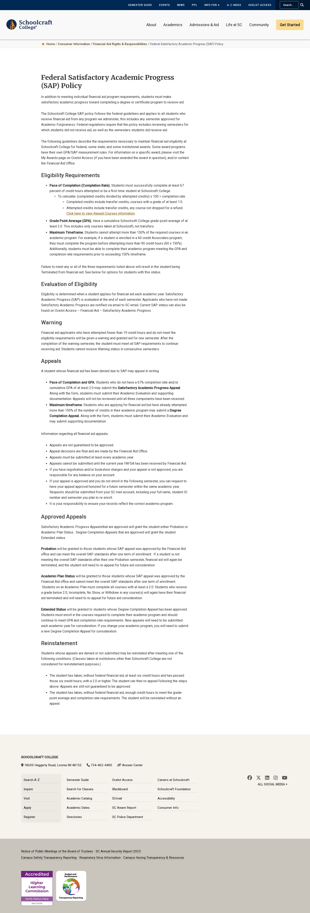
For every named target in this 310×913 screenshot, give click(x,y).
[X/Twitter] (259, 778)
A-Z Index (234, 5)
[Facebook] (250, 778)
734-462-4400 (101, 765)
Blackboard (120, 789)
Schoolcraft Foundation (174, 789)
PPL (194, 5)
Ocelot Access (259, 5)
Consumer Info (168, 808)
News (181, 5)
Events (164, 5)
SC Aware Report (124, 808)
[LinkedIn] (267, 778)
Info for (211, 5)
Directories (74, 817)
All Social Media (272, 784)
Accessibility (166, 798)
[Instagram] (275, 778)
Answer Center (132, 765)
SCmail (117, 798)
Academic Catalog (79, 798)
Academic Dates (78, 808)
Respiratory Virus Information (100, 858)
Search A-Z (32, 780)
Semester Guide (140, 5)
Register (29, 817)
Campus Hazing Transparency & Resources (153, 858)
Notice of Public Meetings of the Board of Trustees (57, 851)
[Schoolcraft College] (29, 22)
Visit (27, 798)
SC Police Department (127, 817)
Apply (27, 808)
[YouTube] (284, 778)
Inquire (28, 789)
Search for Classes (80, 789)
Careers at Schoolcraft (173, 780)
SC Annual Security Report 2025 (118, 851)
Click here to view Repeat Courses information (100, 213)
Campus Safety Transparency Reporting (49, 858)
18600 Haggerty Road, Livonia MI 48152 (53, 765)
